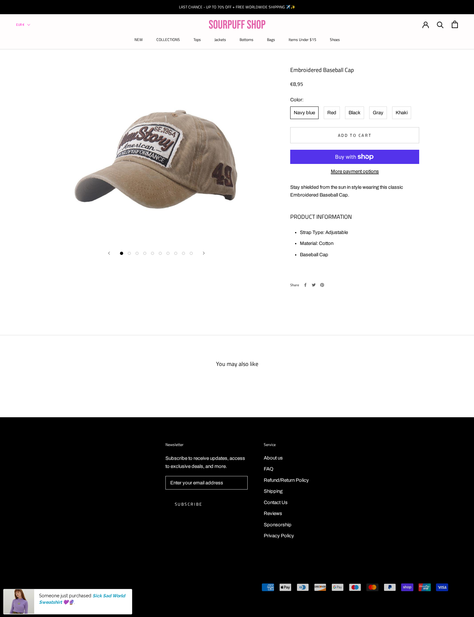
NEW (138, 39)
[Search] (440, 24)
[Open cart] (455, 24)
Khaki (402, 112)
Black (354, 112)
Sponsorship (277, 524)
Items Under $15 (302, 39)
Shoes (335, 39)
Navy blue (304, 112)
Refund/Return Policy (286, 480)
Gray (378, 112)
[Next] (204, 253)
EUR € (20, 24)
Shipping (273, 491)
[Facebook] (305, 285)
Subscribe (188, 504)
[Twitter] (314, 285)
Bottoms (246, 39)
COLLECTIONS (168, 39)
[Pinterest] (322, 285)
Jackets (220, 39)
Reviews (273, 513)
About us (273, 457)
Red (331, 112)
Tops (197, 39)
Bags (271, 39)
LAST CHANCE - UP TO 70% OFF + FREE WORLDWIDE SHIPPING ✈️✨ (237, 7)
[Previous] (109, 253)
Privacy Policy (279, 535)
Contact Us (276, 502)
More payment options (355, 171)
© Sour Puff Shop (39, 588)
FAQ (268, 468)
